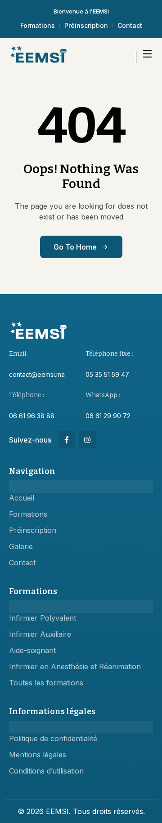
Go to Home (75, 246)
